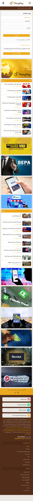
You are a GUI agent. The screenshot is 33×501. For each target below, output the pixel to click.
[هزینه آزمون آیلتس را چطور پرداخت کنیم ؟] (26, 85)
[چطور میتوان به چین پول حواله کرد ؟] (26, 92)
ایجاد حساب (16, 53)
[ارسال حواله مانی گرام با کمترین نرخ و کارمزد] (26, 250)
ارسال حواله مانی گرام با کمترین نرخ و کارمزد (12, 250)
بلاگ (28, 457)
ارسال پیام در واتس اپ (21, 405)
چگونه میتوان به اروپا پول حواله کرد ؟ (14, 97)
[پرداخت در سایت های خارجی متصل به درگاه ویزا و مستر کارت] (26, 132)
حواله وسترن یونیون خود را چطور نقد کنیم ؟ (12, 124)
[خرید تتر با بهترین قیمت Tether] (26, 264)
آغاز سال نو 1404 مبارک (16, 216)
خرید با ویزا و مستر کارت (24, 474)
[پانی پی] (16, 3)
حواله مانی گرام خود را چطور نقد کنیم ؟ (13, 118)
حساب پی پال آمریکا (25, 485)
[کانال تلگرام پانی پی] (15, 393)
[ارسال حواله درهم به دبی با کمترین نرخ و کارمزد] (26, 223)
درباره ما (27, 446)
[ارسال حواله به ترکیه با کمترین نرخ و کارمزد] (26, 257)
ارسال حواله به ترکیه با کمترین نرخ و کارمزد (13, 256)
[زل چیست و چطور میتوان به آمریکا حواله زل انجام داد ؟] (26, 112)
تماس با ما (27, 449)
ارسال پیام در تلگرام (22, 410)
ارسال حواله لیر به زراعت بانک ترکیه (14, 242)
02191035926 (21, 437)
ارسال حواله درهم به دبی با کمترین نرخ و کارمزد (12, 222)
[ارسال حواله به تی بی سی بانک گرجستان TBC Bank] (26, 236)
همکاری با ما (27, 462)
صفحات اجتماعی (26, 459)
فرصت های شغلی (26, 465)
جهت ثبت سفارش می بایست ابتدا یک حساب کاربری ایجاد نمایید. (17, 49)
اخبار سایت (27, 454)
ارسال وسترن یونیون (25, 477)
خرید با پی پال (26, 472)
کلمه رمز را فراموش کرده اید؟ (23, 40)
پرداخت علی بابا (26, 490)
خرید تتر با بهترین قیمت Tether (14, 263)
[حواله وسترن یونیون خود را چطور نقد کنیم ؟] (26, 126)
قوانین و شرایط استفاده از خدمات (23, 451)
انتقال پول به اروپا (26, 480)
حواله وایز (27, 482)
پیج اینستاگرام (23, 399)
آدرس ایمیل (25, 21)
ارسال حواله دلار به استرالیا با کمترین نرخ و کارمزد (11, 228)
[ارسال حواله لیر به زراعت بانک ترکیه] (26, 243)
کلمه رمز (26, 28)
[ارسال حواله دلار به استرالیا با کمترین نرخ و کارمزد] (26, 230)
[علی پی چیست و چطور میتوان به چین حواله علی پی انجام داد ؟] (26, 105)
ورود (16, 35)
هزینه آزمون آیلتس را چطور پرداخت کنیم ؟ (12, 84)
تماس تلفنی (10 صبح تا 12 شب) (19, 415)
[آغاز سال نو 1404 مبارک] (26, 216)
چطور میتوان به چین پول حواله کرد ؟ (14, 90)
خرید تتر (27, 488)
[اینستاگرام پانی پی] (18, 393)
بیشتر (4, 80)
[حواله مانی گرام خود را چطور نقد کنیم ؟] (26, 119)
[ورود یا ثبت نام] (3, 3)
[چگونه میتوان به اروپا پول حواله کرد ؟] (26, 98)
